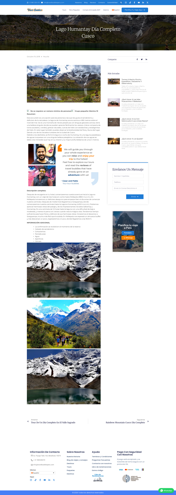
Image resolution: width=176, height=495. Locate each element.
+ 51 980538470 (39, 460)
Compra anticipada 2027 (91, 10)
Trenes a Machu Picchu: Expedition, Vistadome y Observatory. (132, 81)
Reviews (93, 2)
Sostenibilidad (112, 2)
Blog (86, 2)
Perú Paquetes (74, 10)
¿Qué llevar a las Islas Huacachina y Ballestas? (132, 100)
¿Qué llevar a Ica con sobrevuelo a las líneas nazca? (135, 120)
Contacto (101, 2)
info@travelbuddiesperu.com (43, 465)
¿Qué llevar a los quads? (132, 139)
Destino (106, 10)
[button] (121, 2)
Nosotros (78, 2)
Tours (64, 10)
